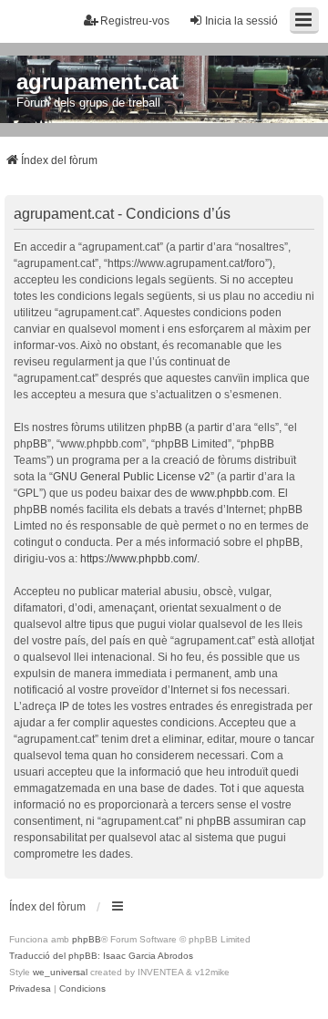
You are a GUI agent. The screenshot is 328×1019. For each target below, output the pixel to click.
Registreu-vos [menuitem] (134, 21)
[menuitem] (30, 989)
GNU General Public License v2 (131, 476)
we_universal (60, 972)
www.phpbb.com (231, 493)
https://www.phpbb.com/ (138, 558)
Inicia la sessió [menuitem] (241, 21)
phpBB (86, 939)
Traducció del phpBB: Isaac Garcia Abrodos (101, 956)
